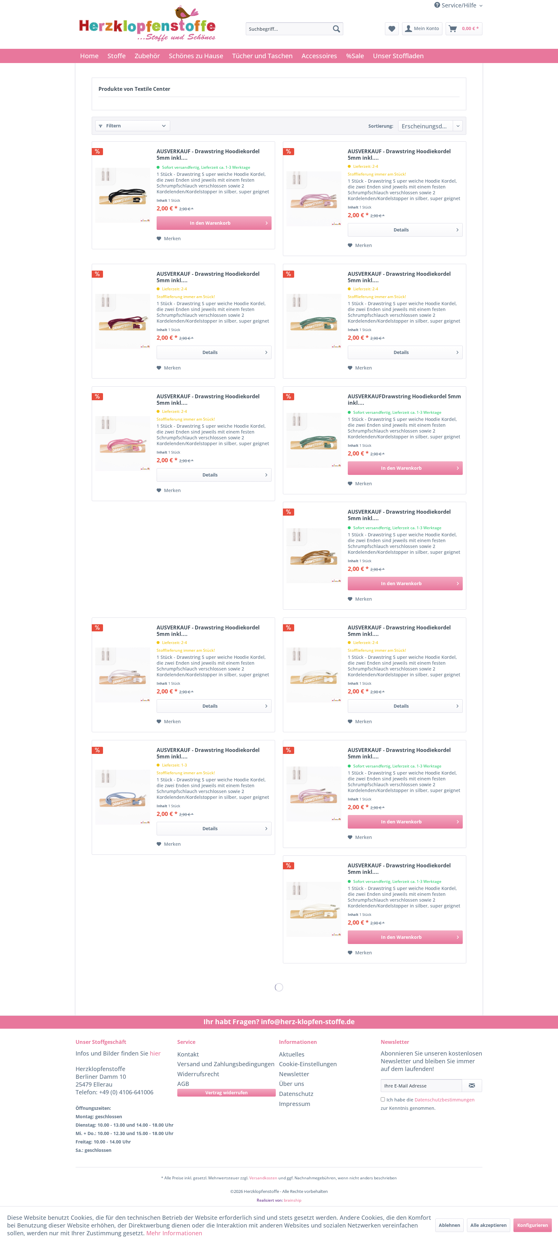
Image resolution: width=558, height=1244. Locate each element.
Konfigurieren (532, 1225)
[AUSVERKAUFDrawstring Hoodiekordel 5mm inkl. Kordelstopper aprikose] (313, 440)
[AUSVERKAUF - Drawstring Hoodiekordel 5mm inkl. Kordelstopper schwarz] (122, 195)
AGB (183, 1084)
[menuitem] (294, 28)
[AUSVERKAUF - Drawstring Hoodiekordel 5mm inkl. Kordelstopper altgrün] (313, 321)
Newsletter (294, 1074)
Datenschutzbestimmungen (445, 1100)
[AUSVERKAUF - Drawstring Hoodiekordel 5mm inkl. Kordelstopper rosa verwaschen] (313, 794)
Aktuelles (292, 1054)
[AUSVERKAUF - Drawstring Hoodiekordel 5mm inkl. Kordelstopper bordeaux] (122, 321)
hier (155, 1053)
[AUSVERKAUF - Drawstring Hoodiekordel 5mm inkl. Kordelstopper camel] (313, 556)
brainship (292, 1200)
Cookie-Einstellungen (308, 1064)
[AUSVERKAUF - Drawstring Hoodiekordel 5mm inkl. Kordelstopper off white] (313, 909)
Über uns (291, 1084)
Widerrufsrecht (198, 1074)
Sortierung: (380, 126)
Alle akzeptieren (488, 1225)
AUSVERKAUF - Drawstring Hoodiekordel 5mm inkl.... (208, 154)
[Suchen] (336, 28)
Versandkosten (263, 1178)
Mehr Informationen (174, 1233)
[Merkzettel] (392, 28)
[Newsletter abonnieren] (472, 1085)
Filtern (113, 126)
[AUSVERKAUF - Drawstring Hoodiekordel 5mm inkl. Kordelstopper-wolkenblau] (122, 797)
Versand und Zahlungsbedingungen (225, 1064)
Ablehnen (449, 1225)
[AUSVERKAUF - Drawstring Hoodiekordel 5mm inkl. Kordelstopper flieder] (313, 198)
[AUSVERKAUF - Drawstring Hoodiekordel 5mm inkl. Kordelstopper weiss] (313, 674)
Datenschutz (296, 1094)
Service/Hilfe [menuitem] (459, 5)
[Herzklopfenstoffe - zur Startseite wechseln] (147, 25)
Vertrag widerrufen (226, 1092)
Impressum (294, 1104)
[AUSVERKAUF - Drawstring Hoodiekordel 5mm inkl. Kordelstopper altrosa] (122, 443)
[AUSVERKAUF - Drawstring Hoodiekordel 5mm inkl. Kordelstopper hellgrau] (122, 674)
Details (401, 230)
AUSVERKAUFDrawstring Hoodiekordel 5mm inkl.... (404, 399)
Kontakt (188, 1054)
